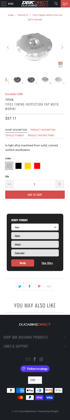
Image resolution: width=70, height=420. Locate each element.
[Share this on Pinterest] (39, 286)
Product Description (43, 130)
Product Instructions (41, 135)
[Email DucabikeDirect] (28, 359)
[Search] (56, 3)
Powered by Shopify (48, 411)
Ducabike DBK (14, 94)
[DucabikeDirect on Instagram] (41, 359)
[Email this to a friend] (49, 286)
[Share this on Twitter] (20, 286)
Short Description (16, 130)
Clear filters (47, 263)
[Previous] (8, 47)
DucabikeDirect (28, 411)
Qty (7, 176)
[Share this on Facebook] (30, 286)
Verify (23, 263)
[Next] (62, 47)
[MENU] (1, 3)
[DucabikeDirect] (35, 3)
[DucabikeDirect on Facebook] (35, 359)
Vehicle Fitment (14, 135)
